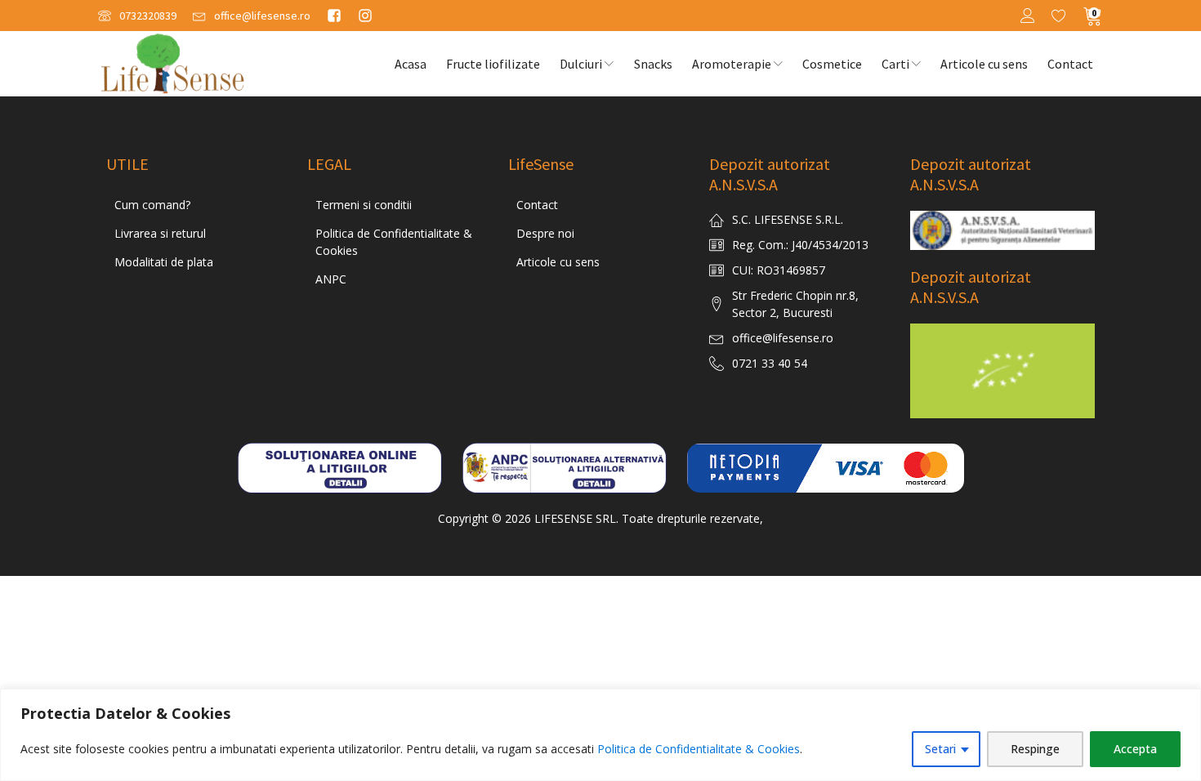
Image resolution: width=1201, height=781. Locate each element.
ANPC (330, 279)
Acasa (410, 64)
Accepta (1135, 748)
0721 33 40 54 (769, 363)
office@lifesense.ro (782, 338)
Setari (940, 748)
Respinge (1035, 748)
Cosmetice (832, 64)
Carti (895, 64)
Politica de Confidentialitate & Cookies (698, 748)
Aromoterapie (731, 64)
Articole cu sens (984, 64)
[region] (600, 735)
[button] (137, 16)
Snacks (653, 64)
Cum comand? (152, 204)
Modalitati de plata (163, 262)
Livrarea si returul (160, 233)
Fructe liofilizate (493, 64)
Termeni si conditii (363, 204)
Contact (1070, 64)
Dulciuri (581, 64)
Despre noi (545, 233)
